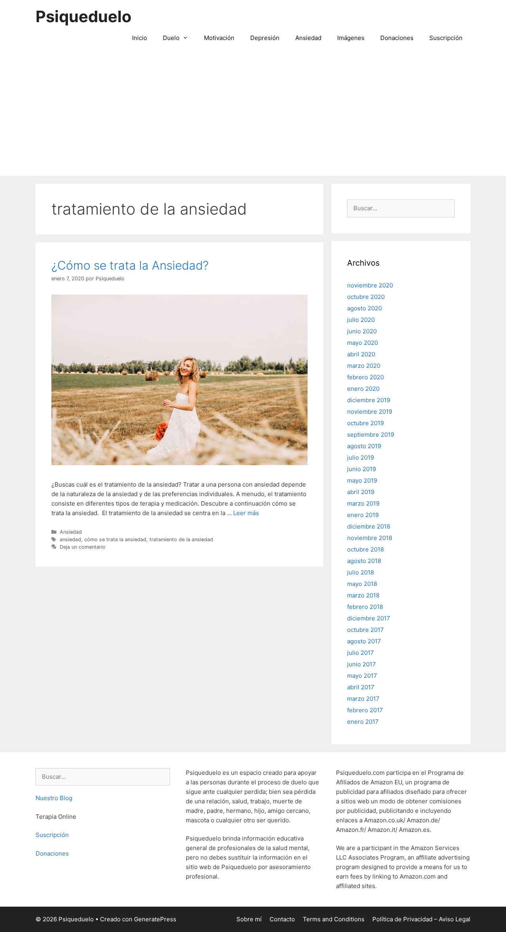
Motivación (219, 38)
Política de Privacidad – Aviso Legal (421, 919)
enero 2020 (363, 388)
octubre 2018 (365, 549)
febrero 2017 (365, 710)
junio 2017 (361, 664)
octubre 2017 (365, 629)
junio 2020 (362, 331)
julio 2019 (360, 457)
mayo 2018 (362, 584)
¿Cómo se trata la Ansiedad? (130, 265)
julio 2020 (361, 319)
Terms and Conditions (333, 919)
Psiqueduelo (84, 16)
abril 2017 (360, 687)
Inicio (139, 38)
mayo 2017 (362, 675)
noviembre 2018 (369, 538)
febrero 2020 (365, 377)
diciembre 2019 (368, 400)
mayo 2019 (362, 480)
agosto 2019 (364, 446)
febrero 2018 (365, 607)
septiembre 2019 (370, 434)
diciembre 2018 (368, 526)
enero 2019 (363, 515)
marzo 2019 (363, 503)
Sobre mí (249, 919)
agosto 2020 (364, 308)
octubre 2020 (366, 297)
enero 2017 (363, 721)
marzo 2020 (363, 365)
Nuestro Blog (54, 798)
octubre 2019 (365, 423)
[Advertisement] (253, 116)
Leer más (246, 513)
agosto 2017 (364, 641)
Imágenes (350, 38)
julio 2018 (360, 572)
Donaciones (396, 38)
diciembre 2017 (368, 618)
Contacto (282, 919)
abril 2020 (361, 354)
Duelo (171, 38)
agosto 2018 (364, 561)
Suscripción (446, 38)
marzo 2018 (363, 595)
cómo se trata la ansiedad (115, 539)
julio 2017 (360, 652)
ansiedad (70, 539)
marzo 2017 (363, 698)
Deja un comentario (83, 547)
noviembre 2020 (370, 285)
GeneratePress (155, 919)
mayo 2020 (362, 342)
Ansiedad (308, 38)
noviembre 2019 (369, 411)
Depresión (264, 38)
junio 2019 (361, 469)
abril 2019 (360, 492)
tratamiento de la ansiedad (181, 539)
